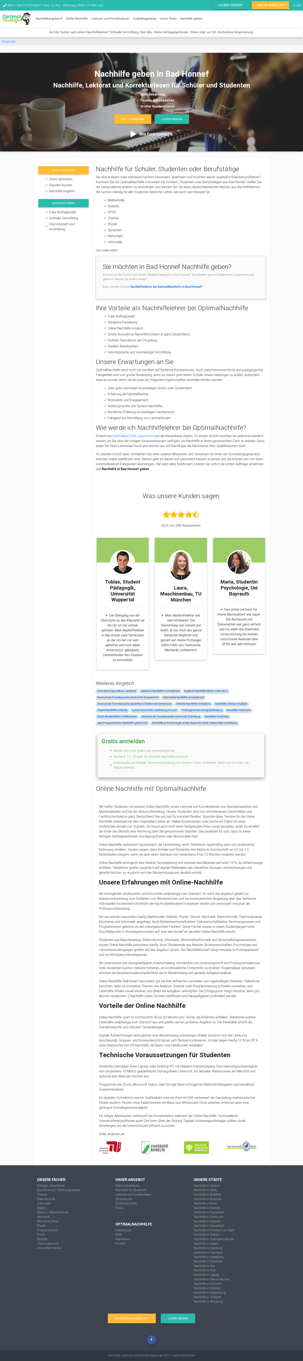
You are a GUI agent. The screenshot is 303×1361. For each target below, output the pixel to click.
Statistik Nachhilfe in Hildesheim (117, 716)
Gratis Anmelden (270, 5)
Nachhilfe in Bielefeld (207, 1194)
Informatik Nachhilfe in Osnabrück (183, 697)
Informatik (43, 1203)
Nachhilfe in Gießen (206, 1234)
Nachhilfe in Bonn (205, 1203)
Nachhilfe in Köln (205, 1270)
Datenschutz (123, 1230)
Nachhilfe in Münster (207, 1288)
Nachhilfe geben (191, 18)
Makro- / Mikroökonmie (52, 1212)
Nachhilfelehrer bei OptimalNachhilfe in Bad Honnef (166, 287)
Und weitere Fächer (49, 1248)
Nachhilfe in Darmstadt (209, 1212)
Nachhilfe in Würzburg (208, 1301)
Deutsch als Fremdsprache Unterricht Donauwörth (127, 697)
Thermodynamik (48, 1243)
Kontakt (120, 1243)
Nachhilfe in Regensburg (209, 1292)
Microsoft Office (48, 1221)
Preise (119, 1208)
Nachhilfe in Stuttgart (207, 1297)
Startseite (9, 41)
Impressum (122, 1239)
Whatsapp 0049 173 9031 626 (83, 5)
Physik (41, 1226)
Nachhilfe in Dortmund (208, 1217)
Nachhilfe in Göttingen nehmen (214, 1239)
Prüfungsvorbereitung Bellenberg (202, 710)
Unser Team (168, 18)
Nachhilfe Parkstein (238, 710)
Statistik (42, 1239)
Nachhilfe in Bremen (207, 1208)
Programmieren (47, 1230)
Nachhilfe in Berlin (205, 1190)
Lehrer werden (230, 5)
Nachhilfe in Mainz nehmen (211, 1279)
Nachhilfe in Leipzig (206, 1275)
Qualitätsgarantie (144, 18)
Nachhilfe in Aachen (207, 1186)
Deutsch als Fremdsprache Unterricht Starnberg (171, 716)
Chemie (42, 1194)
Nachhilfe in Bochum (207, 1199)
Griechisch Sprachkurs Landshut (116, 690)
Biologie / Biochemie (50, 1186)
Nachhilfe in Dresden (207, 1221)
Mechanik (43, 1217)
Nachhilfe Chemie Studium (231, 703)
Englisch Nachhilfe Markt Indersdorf (206, 690)
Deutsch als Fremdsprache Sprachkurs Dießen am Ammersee (134, 703)
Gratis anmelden (63, 170)
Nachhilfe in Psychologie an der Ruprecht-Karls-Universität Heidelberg (194, 722)
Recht (41, 1234)
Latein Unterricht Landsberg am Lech (154, 710)
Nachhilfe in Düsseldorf (209, 1226)
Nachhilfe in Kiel (204, 1266)
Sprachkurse (123, 1199)
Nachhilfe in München (208, 1284)
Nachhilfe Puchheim (217, 716)
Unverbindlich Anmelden (132, 1318)
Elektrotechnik (46, 1199)
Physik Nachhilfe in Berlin (112, 710)
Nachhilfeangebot (48, 18)
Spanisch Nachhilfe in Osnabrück (160, 690)
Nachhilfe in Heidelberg (209, 1257)
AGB (118, 1234)
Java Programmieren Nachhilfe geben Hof (122, 722)
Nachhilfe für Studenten (130, 1190)
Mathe (41, 1208)
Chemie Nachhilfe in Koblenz (193, 703)
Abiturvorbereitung (127, 1186)
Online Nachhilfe (77, 18)
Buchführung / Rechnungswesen (58, 1190)
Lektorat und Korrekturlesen (110, 18)
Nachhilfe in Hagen (206, 1243)
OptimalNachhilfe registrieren (133, 436)
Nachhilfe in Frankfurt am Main (214, 1230)
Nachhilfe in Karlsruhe (208, 1261)
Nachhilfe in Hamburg (208, 1248)
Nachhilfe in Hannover (208, 1252)
